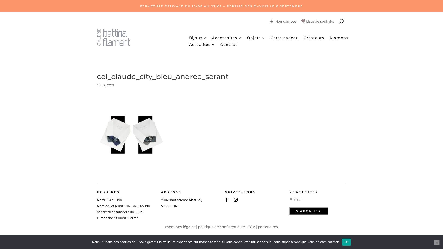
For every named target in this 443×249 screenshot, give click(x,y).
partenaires (268, 227)
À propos (339, 38)
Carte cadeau (285, 38)
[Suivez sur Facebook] (226, 199)
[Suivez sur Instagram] (235, 199)
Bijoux (195, 38)
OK (346, 242)
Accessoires (224, 38)
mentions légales (180, 227)
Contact (228, 45)
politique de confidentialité (221, 227)
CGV (251, 227)
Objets (254, 38)
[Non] (437, 242)
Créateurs (314, 38)
